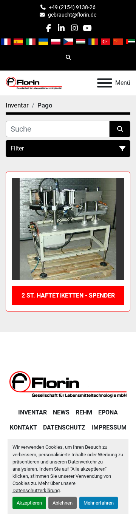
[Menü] (104, 82)
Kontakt (23, 427)
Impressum (109, 427)
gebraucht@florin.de (72, 15)
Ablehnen (63, 503)
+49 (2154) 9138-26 (72, 7)
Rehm (84, 412)
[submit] (120, 129)
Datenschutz (64, 427)
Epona (108, 412)
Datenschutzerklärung (36, 490)
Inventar (32, 412)
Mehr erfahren (98, 503)
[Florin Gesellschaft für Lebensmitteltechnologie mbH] (68, 383)
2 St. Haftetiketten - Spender (68, 295)
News (61, 412)
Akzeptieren (29, 503)
